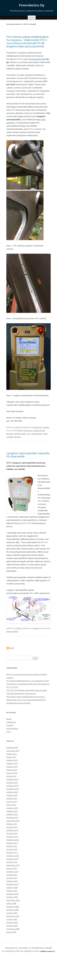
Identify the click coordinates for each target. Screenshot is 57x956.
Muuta (9, 719)
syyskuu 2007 (11, 919)
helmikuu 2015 (12, 814)
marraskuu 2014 (12, 820)
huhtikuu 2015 (12, 811)
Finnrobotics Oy (31, 5)
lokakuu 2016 (11, 770)
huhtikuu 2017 (12, 760)
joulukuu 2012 (11, 862)
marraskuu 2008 (12, 900)
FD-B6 (20, 430)
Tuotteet (45, 427)
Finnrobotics (28, 430)
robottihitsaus (36, 433)
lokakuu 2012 (11, 868)
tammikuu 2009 (12, 894)
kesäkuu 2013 (11, 852)
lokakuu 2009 (11, 890)
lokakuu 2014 (11, 824)
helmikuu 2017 (12, 763)
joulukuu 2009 (11, 887)
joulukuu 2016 (11, 766)
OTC (28, 433)
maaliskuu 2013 (12, 855)
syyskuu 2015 (11, 801)
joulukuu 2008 (11, 897)
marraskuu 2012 (12, 865)
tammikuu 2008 (12, 910)
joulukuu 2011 (11, 875)
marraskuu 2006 (12, 929)
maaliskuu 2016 (12, 789)
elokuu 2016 (11, 776)
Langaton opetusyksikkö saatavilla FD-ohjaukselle (27, 454)
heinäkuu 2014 (12, 830)
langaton (10, 433)
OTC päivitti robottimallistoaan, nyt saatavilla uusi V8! (27, 681)
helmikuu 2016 (12, 792)
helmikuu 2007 (12, 922)
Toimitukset (36, 427)
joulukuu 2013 (11, 843)
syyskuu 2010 (11, 878)
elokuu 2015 (11, 805)
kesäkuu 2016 (11, 782)
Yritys (8, 731)
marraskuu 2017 (12, 751)
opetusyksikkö (20, 433)
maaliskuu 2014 (12, 840)
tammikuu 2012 (12, 871)
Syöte (11, 648)
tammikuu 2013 (12, 859)
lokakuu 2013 (11, 846)
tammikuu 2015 (12, 817)
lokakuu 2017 (11, 754)
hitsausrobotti (39, 430)
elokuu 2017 (11, 757)
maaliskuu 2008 (12, 906)
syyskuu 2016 (11, 773)
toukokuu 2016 (12, 785)
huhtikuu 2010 (12, 881)
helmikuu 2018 (12, 747)
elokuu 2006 (11, 932)
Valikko (31, 17)
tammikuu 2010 (12, 884)
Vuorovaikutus (12, 728)
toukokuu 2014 (12, 836)
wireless (17, 437)
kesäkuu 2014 (11, 833)
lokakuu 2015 (11, 798)
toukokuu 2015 (12, 808)
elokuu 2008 (11, 903)
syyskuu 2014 (11, 827)
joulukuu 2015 (11, 795)
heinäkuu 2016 (12, 779)
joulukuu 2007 (11, 913)
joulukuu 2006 (11, 925)
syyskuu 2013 (11, 849)
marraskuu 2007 (12, 916)
